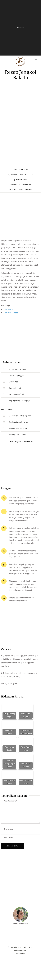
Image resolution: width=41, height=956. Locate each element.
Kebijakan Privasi (20, 950)
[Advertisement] (20, 145)
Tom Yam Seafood (11, 312)
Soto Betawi (8, 309)
